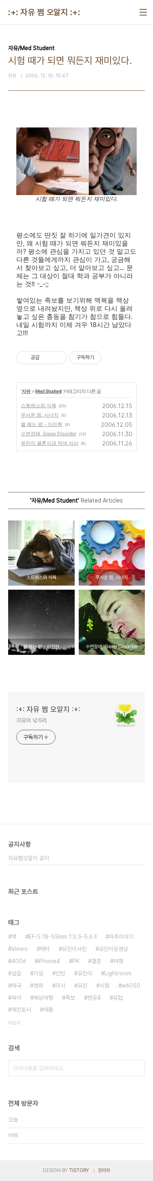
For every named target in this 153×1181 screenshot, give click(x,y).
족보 (70, 997)
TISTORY (79, 1170)
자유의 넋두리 (31, 720)
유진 (82, 985)
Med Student (48, 391)
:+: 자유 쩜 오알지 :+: (44, 12)
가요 (38, 973)
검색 (136, 1068)
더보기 (14, 1023)
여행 (118, 961)
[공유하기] (47, 357)
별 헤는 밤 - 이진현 (41, 424)
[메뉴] (143, 12)
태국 (16, 985)
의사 (60, 985)
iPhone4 (49, 961)
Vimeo (19, 949)
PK (75, 961)
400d (18, 961)
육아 (16, 997)
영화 (38, 985)
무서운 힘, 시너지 (40, 415)
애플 (48, 1009)
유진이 (85, 973)
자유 (26, 391)
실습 (16, 973)
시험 (104, 985)
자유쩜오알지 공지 (28, 858)
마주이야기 (121, 936)
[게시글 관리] (57, 357)
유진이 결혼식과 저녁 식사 (49, 443)
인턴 (60, 973)
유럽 (118, 997)
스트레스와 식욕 (38, 405)
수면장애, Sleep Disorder (48, 433)
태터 (45, 949)
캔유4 (94, 997)
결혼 (96, 961)
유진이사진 (74, 949)
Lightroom (117, 973)
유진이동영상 (113, 949)
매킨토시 (21, 1009)
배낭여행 (43, 997)
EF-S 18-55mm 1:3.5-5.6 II (63, 936)
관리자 (104, 1170)
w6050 (131, 985)
